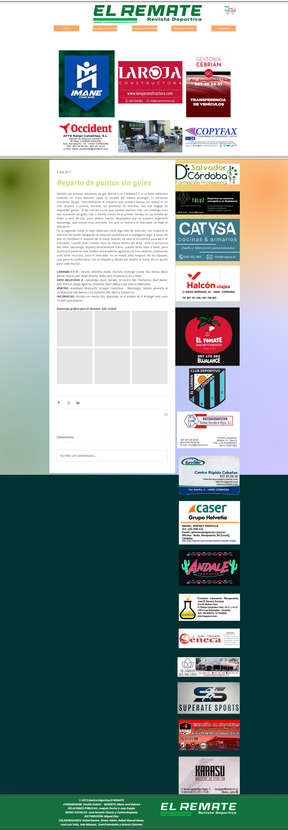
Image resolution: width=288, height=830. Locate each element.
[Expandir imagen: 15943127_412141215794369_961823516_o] (74, 366)
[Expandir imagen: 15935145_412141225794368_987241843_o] (112, 366)
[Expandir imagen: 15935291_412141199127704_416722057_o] (150, 366)
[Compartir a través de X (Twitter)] (68, 403)
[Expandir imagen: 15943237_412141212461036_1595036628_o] (112, 328)
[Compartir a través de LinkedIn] (78, 403)
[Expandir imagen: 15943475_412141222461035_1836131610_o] (74, 328)
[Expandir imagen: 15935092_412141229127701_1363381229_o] (150, 328)
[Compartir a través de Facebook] (59, 403)
